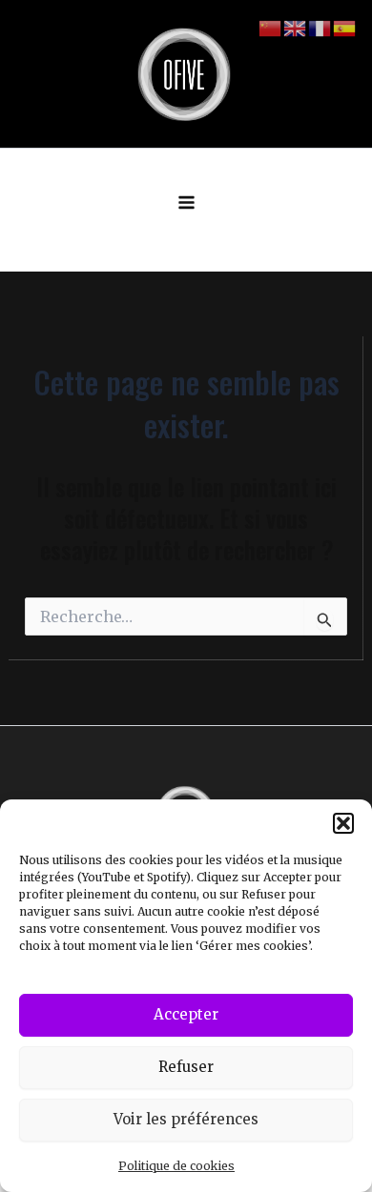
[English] (295, 27)
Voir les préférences (186, 1119)
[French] (320, 27)
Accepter (186, 1014)
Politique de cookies (176, 1166)
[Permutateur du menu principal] (186, 203)
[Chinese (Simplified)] (270, 27)
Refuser (186, 1067)
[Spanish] (345, 27)
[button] (343, 823)
